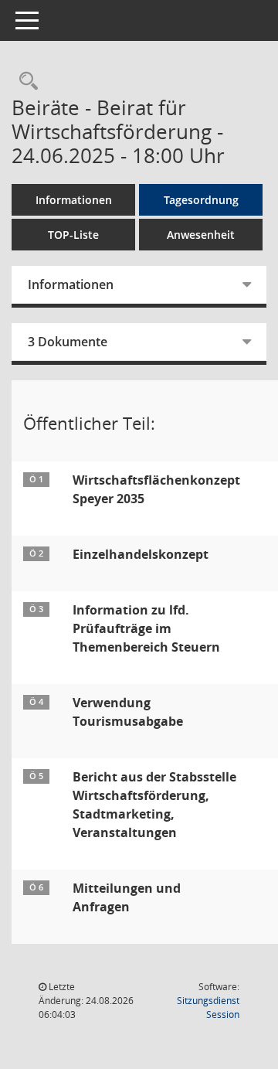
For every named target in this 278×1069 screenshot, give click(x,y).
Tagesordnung (201, 199)
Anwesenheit (201, 234)
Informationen (74, 199)
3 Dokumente (67, 341)
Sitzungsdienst (208, 1007)
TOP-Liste (73, 234)
